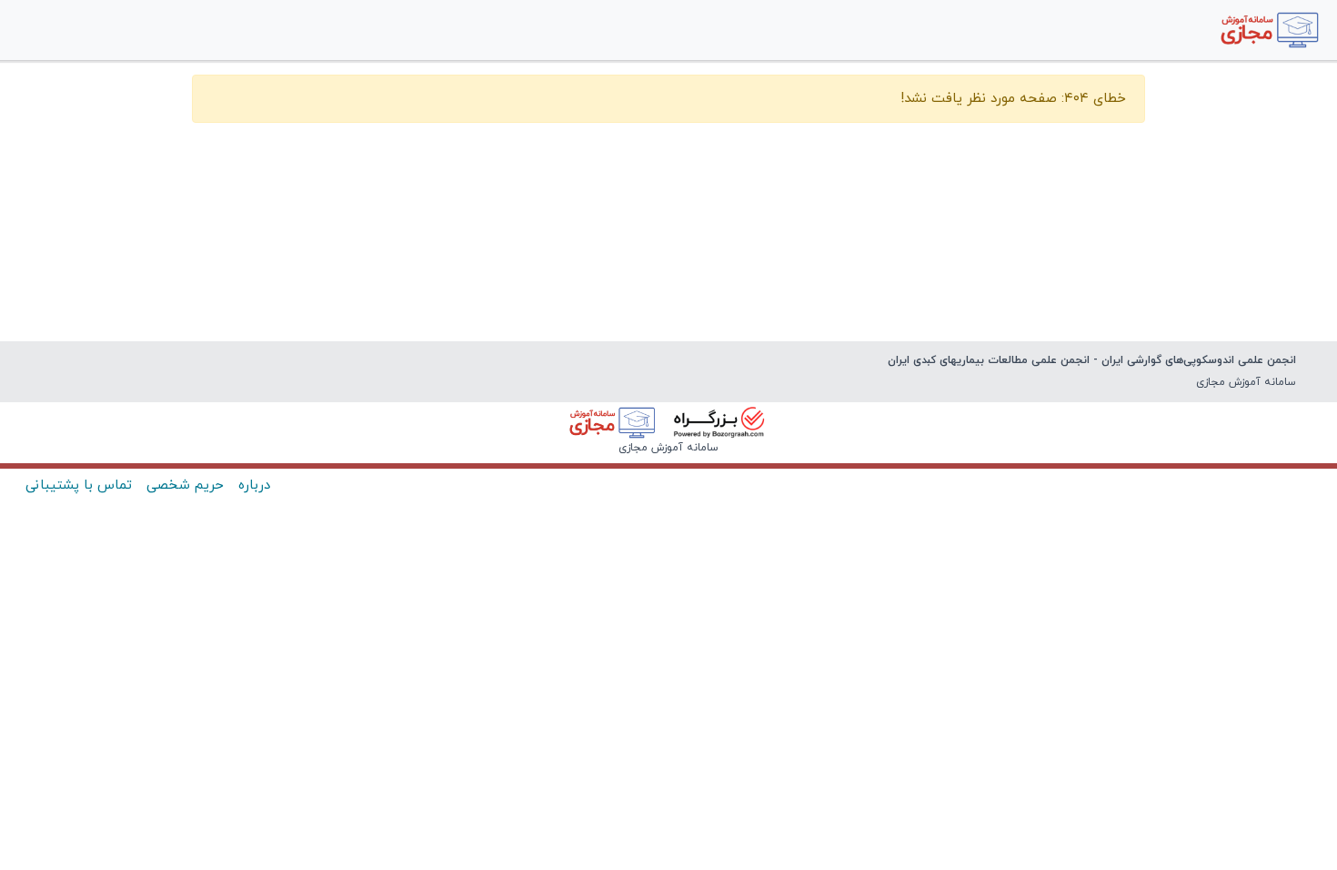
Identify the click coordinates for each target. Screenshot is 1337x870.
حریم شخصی (185, 485)
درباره (254, 485)
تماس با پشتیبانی (78, 485)
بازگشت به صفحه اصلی (668, 154)
